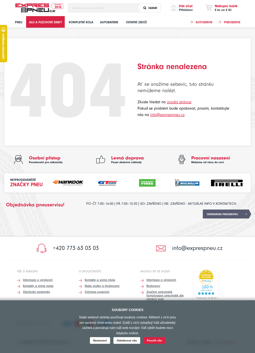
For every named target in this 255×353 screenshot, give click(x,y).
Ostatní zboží (136, 22)
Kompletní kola (81, 22)
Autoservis (204, 22)
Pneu (18, 22)
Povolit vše (154, 340)
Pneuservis (232, 22)
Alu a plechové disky (45, 22)
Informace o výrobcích (38, 280)
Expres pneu (35, 8)
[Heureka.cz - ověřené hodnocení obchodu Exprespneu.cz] (206, 285)
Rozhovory (153, 286)
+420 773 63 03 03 (76, 248)
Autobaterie (109, 22)
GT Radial (108, 182)
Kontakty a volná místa (38, 286)
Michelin (187, 182)
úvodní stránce (179, 102)
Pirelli (227, 182)
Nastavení (100, 340)
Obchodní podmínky (36, 292)
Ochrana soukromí (97, 292)
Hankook (68, 182)
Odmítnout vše (127, 340)
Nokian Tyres (147, 182)
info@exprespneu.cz (167, 114)
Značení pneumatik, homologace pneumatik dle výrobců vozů (165, 295)
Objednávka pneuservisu (222, 214)
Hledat (152, 8)
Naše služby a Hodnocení (102, 286)
